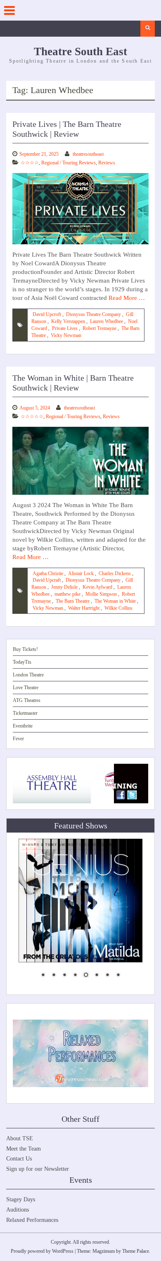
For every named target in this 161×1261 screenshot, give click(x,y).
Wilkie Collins (118, 608)
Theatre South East (80, 51)
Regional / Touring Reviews (68, 163)
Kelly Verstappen (68, 321)
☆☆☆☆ (30, 163)
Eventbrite (23, 726)
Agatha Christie (48, 573)
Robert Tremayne (99, 328)
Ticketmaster (25, 713)
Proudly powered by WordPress (42, 1251)
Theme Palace (135, 1251)
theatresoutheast (88, 154)
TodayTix (22, 662)
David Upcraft (47, 580)
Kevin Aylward (97, 587)
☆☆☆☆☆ (32, 416)
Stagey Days (20, 1199)
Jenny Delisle (64, 587)
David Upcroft (47, 314)
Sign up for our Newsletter (37, 1169)
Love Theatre (25, 687)
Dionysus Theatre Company (93, 314)
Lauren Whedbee (106, 321)
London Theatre (28, 675)
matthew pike (67, 594)
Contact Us (19, 1159)
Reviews (106, 163)
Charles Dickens (115, 573)
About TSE (19, 1138)
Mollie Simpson (101, 594)
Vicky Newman (66, 335)
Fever (18, 739)
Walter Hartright (83, 608)
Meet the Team (23, 1149)
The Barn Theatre (73, 601)
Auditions (17, 1210)
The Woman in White (115, 601)
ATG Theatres (26, 700)
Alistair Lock (81, 573)
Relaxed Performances (32, 1220)
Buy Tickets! (25, 649)
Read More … (127, 298)
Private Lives (65, 328)
